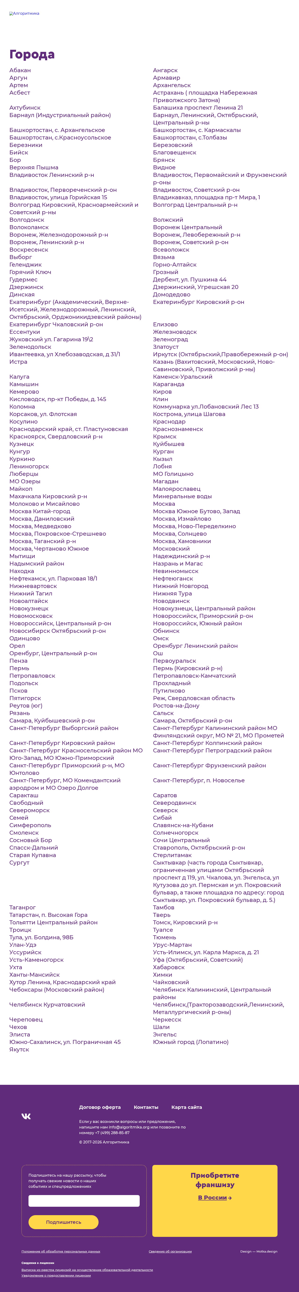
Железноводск (175, 331)
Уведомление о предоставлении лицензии (56, 1275)
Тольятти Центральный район (53, 922)
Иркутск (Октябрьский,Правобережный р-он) (220, 354)
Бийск (18, 152)
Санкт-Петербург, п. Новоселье (199, 780)
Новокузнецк (28, 608)
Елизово (165, 324)
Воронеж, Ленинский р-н (46, 242)
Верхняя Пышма (33, 167)
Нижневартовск (33, 586)
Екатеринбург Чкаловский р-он (56, 324)
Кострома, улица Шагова (189, 414)
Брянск (164, 160)
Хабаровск (169, 967)
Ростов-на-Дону (176, 705)
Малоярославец (177, 488)
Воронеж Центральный (187, 227)
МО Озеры (24, 481)
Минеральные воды (182, 496)
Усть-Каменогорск (36, 959)
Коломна (22, 406)
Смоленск (24, 832)
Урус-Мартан (172, 944)
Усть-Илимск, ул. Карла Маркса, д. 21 (206, 952)
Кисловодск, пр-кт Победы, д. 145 (57, 399)
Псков (18, 690)
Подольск (23, 683)
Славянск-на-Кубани (183, 825)
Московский (171, 548)
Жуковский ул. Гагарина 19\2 (51, 339)
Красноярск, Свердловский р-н (56, 436)
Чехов (18, 1027)
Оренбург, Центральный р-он (53, 653)
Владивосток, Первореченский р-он (63, 189)
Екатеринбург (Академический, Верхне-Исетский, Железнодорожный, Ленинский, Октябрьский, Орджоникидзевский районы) (75, 309)
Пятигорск (25, 698)
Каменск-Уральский (183, 376)
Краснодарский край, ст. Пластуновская (68, 429)
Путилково (169, 690)
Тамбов (163, 907)
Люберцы (23, 473)
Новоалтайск (28, 601)
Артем (18, 85)
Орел (17, 645)
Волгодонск (26, 219)
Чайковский (171, 982)
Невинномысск (175, 571)
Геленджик (25, 264)
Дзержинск (26, 287)
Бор (15, 160)
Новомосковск (31, 615)
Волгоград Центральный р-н (195, 204)
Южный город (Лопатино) (191, 1042)
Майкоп (20, 488)
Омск (161, 638)
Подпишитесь (63, 1222)
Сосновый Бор (30, 840)
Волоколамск (29, 227)
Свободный (26, 802)
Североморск (29, 810)
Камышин (24, 384)
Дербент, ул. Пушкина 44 (190, 279)
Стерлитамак (172, 855)
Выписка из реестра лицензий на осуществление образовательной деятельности (87, 1270)
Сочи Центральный (181, 840)
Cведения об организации (170, 1251)
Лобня (162, 466)
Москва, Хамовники (182, 541)
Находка (21, 571)
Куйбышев (169, 444)
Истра (18, 361)
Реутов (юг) (26, 705)
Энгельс (165, 1034)
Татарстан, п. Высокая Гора (48, 914)
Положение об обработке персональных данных (60, 1251)
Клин (160, 399)
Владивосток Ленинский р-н (51, 174)
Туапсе (163, 929)
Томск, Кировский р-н (185, 922)
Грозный (165, 272)
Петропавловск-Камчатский (194, 675)
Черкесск (167, 1019)
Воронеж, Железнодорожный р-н (58, 234)
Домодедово (171, 294)
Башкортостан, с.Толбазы (190, 137)
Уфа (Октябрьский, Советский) (198, 959)
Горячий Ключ (30, 272)
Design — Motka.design (259, 1251)
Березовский (173, 145)
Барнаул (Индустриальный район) (60, 115)
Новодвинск (171, 601)
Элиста (19, 1034)
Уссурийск (25, 952)
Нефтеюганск (173, 578)
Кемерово (24, 391)
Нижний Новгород (180, 586)
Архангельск (172, 85)
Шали (161, 1027)
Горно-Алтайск (174, 264)
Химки (162, 974)
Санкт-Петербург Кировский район (62, 743)
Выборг (20, 257)
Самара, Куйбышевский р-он (52, 720)
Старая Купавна (32, 855)
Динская (22, 294)
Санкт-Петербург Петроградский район (212, 750)
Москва (164, 503)
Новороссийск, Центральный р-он (60, 623)
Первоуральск (174, 660)
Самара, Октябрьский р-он (192, 720)
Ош (158, 653)
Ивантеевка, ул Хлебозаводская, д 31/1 (64, 354)
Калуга (19, 376)
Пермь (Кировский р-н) (188, 668)
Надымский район (36, 563)
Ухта (15, 967)
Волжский (168, 219)
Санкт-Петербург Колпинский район (207, 743)
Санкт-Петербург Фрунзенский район (209, 765)
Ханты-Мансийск (34, 974)
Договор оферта (100, 1107)
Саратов (165, 795)
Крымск (164, 436)
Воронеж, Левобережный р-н (196, 234)
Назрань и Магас (178, 563)
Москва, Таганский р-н (42, 541)
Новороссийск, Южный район (197, 623)
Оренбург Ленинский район (195, 645)
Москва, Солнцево (180, 533)
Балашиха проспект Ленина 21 (198, 107)
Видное (164, 167)
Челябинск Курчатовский (47, 1004)
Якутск (19, 1049)
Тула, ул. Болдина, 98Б (41, 937)
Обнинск (166, 630)
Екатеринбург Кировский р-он (198, 302)
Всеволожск (171, 249)
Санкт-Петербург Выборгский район (63, 728)
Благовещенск (174, 152)
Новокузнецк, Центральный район (204, 608)
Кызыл (162, 459)
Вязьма (164, 257)
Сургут (19, 862)
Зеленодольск (30, 346)
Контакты (146, 1107)
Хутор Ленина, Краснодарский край (62, 982)
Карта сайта (186, 1107)
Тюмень (164, 937)
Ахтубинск (24, 107)
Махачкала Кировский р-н (48, 496)
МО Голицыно (173, 473)
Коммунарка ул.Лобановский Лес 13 (206, 406)
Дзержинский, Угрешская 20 (195, 287)
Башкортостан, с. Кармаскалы (197, 130)
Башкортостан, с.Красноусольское (60, 137)
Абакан (20, 70)
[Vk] (26, 1117)
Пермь (19, 668)
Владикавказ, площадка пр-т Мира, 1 (206, 197)
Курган (163, 451)
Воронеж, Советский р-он (190, 242)
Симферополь (30, 825)
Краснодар (169, 421)
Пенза (18, 660)
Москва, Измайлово (182, 518)
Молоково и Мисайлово (44, 503)
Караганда (168, 384)
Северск (165, 810)
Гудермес (23, 279)
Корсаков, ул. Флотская (43, 414)
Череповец (26, 1019)
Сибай (162, 817)
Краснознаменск (178, 429)
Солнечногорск (175, 832)
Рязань (19, 713)
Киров (162, 391)
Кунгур (19, 451)
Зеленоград (170, 339)
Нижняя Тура (172, 593)
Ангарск (165, 70)
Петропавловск (32, 675)
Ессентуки (24, 331)
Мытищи (22, 556)
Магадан (165, 481)
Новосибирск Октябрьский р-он (57, 630)
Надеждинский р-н (181, 556)
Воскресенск (28, 249)
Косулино (23, 421)
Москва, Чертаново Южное (49, 548)
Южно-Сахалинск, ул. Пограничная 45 (65, 1042)
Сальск (163, 713)
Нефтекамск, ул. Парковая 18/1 (53, 578)
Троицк (20, 929)
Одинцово (24, 638)
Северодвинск (174, 802)
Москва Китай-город (39, 511)
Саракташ (24, 795)
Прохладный (172, 683)
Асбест (19, 92)
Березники (26, 145)
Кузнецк (21, 444)
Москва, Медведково (40, 526)
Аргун (18, 77)
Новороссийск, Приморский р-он (203, 615)
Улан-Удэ (22, 944)
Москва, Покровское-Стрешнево (57, 533)
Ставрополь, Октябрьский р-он (199, 847)
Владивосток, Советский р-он (196, 189)
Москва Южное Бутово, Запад (196, 511)
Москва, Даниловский (42, 518)
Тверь (162, 914)
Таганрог (22, 907)
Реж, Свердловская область (194, 698)
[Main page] (42, 1105)
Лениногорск (29, 466)
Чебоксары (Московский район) (56, 989)
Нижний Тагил (30, 593)
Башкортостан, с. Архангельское (57, 130)
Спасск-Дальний (33, 847)
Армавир (166, 77)
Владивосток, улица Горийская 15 (58, 197)
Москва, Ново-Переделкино (194, 526)
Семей (18, 817)
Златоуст (166, 346)
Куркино (22, 459)
